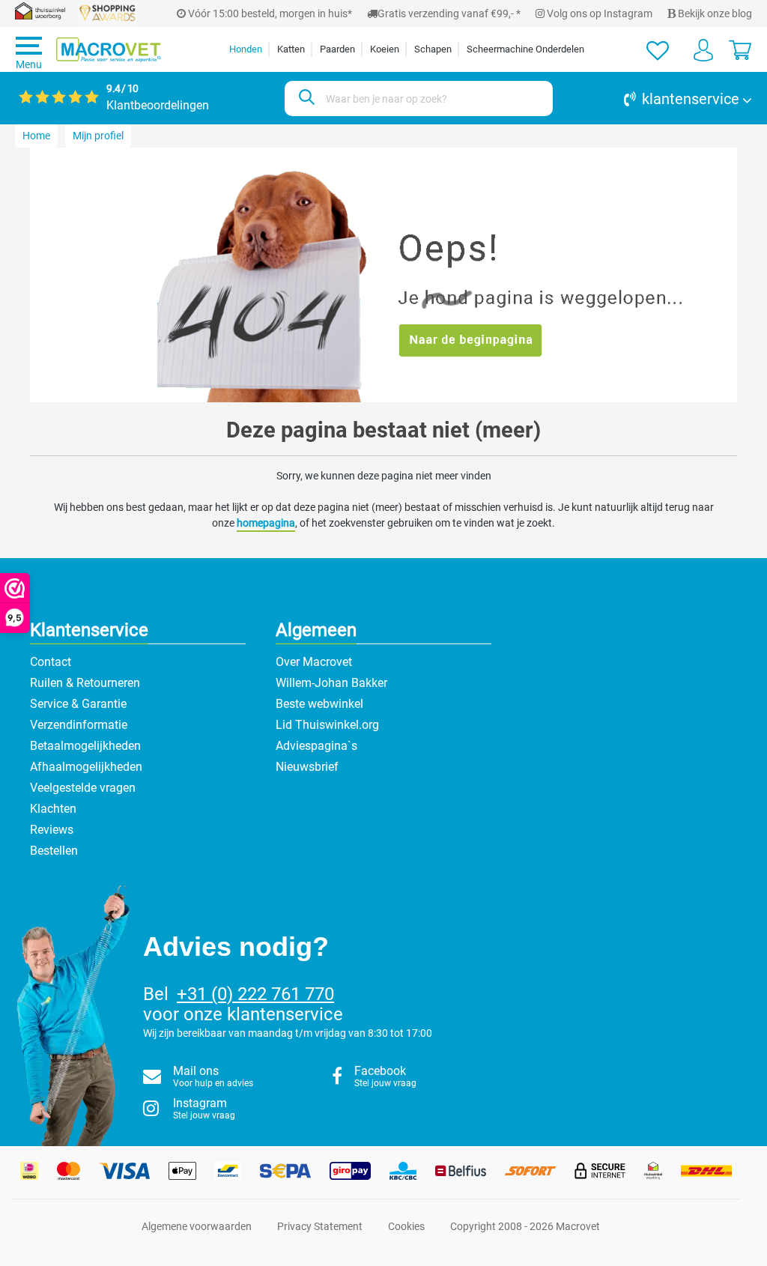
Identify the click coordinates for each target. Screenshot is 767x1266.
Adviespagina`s (316, 746)
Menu (29, 64)
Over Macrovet (314, 662)
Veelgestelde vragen (83, 788)
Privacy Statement (320, 1226)
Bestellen (54, 851)
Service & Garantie (78, 704)
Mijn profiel (98, 136)
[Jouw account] (703, 49)
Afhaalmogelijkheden (86, 767)
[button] (660, 99)
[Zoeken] (304, 98)
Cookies (406, 1226)
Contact (50, 662)
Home (36, 136)
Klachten (53, 809)
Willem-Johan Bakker (331, 683)
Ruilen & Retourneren (85, 683)
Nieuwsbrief (307, 767)
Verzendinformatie (78, 725)
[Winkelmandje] (740, 49)
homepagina (266, 523)
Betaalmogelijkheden (85, 746)
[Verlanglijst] (658, 49)
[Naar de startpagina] (108, 49)
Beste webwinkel (319, 704)
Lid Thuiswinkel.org (327, 725)
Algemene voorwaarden (197, 1226)
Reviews (51, 830)
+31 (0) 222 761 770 (255, 994)
